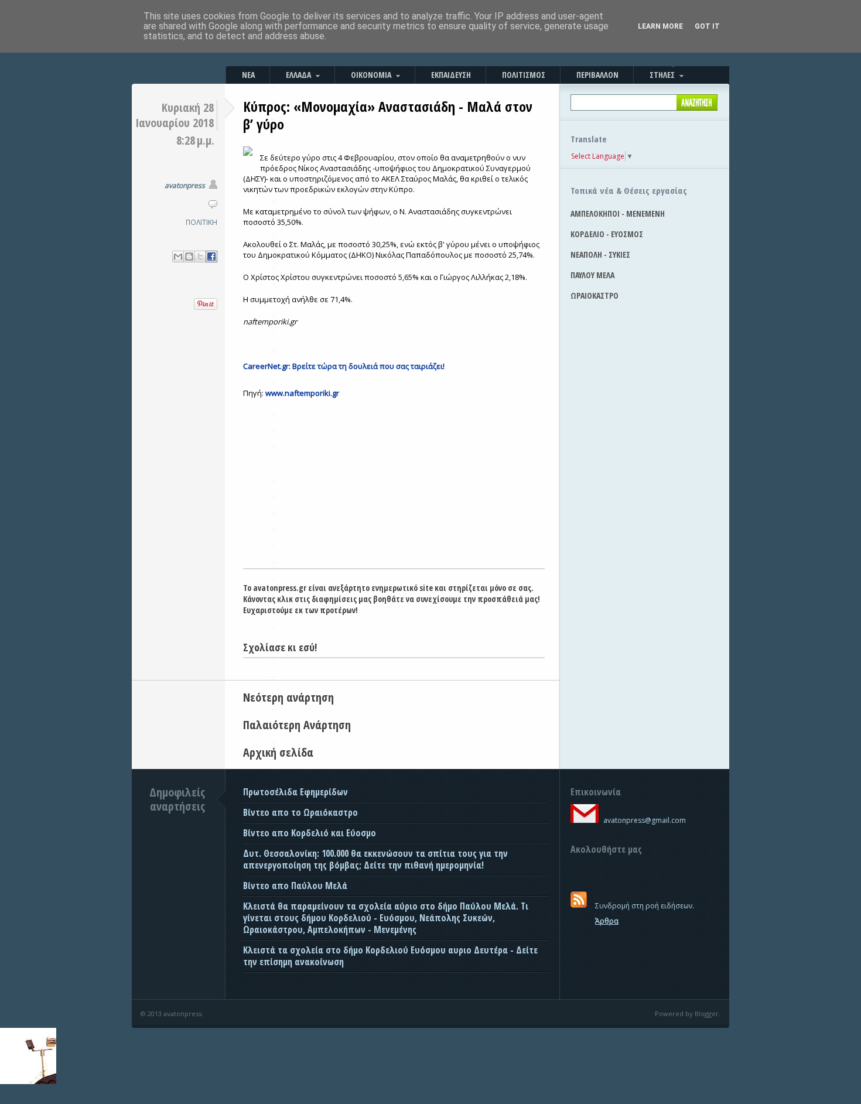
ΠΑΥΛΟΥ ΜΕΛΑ (592, 275)
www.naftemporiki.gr (302, 393)
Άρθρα (607, 921)
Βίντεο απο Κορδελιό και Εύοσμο (309, 832)
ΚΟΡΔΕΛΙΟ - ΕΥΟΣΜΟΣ (606, 234)
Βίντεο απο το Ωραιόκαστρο (300, 812)
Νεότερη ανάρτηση (288, 697)
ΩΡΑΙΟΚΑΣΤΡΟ (594, 295)
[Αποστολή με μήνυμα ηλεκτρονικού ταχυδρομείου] (178, 256)
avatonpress (185, 185)
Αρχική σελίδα (278, 752)
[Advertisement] (394, 480)
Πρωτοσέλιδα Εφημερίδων (295, 791)
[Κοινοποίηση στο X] (200, 256)
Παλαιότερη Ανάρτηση (297, 725)
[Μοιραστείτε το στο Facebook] (211, 256)
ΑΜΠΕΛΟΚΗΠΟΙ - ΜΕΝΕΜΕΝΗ (617, 213)
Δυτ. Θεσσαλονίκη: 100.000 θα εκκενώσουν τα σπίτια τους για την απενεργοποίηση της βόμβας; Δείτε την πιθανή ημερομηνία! (375, 859)
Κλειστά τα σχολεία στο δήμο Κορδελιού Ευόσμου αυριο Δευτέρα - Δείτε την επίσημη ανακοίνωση (390, 956)
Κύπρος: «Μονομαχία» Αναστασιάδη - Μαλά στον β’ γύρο (387, 115)
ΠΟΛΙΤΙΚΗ (201, 222)
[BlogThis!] (189, 256)
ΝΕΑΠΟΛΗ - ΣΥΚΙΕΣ (600, 254)
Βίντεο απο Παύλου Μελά (295, 885)
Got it (707, 26)
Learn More (660, 26)
